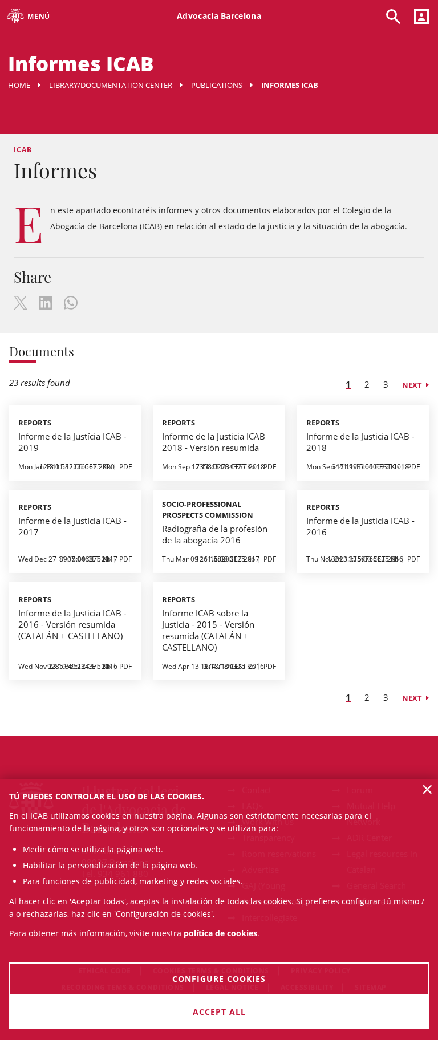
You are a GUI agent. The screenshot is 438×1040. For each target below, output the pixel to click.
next (412, 385)
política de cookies (220, 933)
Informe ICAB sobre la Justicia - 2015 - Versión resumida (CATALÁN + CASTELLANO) (208, 630)
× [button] (427, 789)
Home (19, 85)
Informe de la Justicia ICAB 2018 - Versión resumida (213, 441)
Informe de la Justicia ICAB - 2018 (360, 441)
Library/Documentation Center (110, 85)
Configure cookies (219, 978)
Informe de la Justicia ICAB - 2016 (360, 526)
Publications (216, 85)
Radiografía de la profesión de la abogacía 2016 (214, 534)
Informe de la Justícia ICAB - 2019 (72, 441)
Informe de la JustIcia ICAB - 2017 (72, 526)
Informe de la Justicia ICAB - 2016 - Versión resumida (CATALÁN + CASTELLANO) (72, 624)
